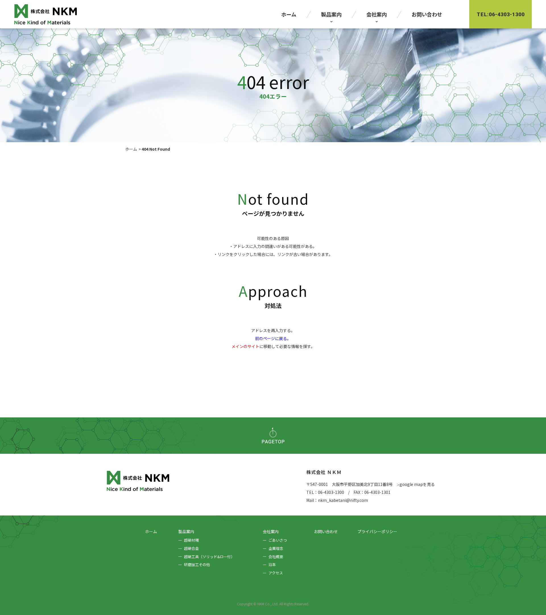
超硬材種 (191, 540)
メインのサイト (245, 346)
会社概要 (275, 556)
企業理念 (275, 548)
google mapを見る (416, 484)
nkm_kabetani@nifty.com (343, 500)
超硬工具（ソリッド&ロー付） (209, 556)
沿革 (272, 564)
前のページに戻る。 (273, 338)
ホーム (131, 149)
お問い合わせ (326, 531)
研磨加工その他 (197, 564)
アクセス (275, 572)
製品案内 (186, 531)
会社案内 (271, 531)
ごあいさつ (277, 540)
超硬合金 (191, 548)
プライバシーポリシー (377, 531)
